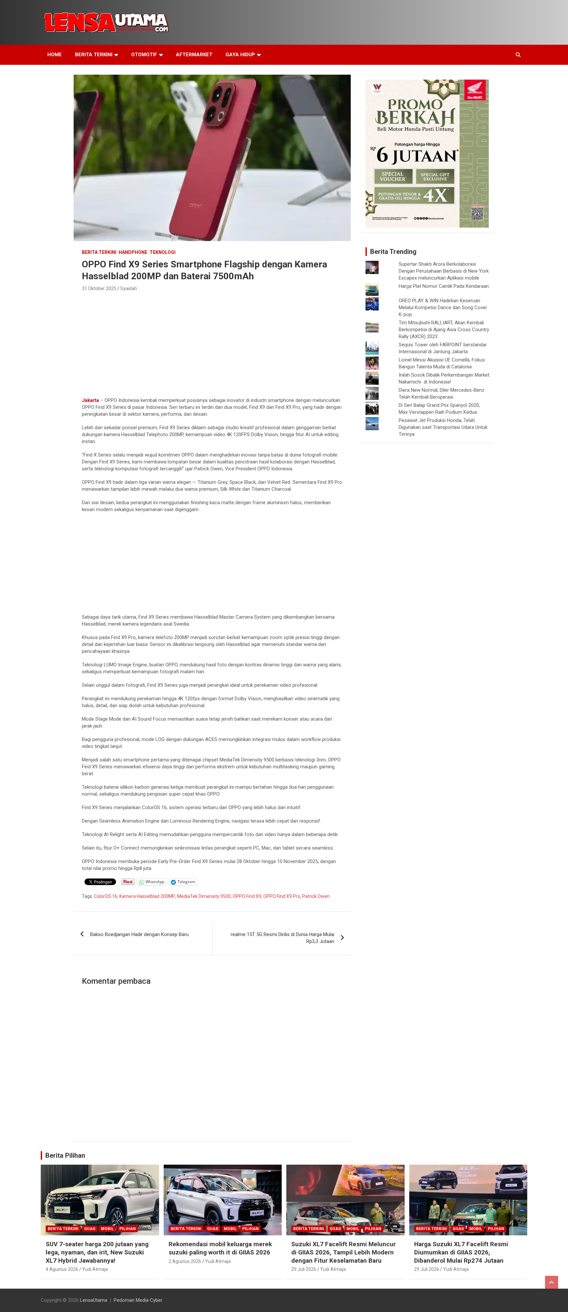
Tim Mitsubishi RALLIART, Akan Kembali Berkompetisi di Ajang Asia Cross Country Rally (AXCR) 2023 (444, 329)
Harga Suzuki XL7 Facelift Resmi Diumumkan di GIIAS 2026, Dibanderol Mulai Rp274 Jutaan (461, 1252)
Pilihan (127, 1228)
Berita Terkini (93, 55)
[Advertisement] (212, 342)
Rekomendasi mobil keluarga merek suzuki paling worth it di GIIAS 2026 (220, 1248)
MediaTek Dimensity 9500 (204, 896)
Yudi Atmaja (95, 1269)
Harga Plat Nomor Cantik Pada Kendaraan (444, 286)
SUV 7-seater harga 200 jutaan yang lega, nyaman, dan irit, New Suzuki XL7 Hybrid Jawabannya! (97, 1252)
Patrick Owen (316, 896)
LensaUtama (93, 1300)
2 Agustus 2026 (185, 1261)
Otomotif (144, 55)
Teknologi (163, 252)
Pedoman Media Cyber (138, 1300)
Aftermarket (194, 55)
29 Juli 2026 (303, 1269)
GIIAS (89, 1228)
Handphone (133, 252)
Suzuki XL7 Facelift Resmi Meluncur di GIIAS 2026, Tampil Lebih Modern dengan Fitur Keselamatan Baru (343, 1252)
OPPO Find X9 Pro (281, 896)
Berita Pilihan (65, 1155)
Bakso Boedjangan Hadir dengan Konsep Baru (139, 934)
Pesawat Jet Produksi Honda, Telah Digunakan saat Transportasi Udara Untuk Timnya (443, 427)
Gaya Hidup (240, 55)
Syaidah (128, 288)
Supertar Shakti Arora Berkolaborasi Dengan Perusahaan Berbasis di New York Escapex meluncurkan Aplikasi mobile (444, 271)
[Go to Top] (551, 1282)
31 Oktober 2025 (99, 288)
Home (54, 55)
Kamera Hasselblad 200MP (147, 896)
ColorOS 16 (105, 896)
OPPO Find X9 (247, 896)
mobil (107, 1228)
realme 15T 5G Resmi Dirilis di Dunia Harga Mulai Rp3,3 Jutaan (282, 937)
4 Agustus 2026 (62, 1269)
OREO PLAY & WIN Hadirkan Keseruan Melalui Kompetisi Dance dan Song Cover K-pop (443, 307)
